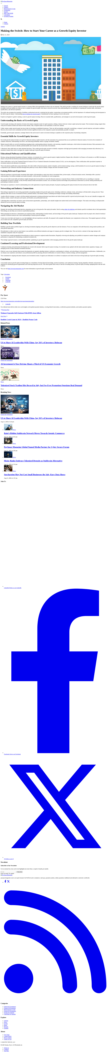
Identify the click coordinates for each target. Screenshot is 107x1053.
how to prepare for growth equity (31, 114)
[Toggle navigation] (1, 3)
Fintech (6, 5)
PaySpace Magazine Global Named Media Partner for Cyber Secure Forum (36, 447)
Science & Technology (7, 339)
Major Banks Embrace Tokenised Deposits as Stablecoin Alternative (33, 461)
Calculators (7, 15)
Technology (7, 10)
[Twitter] (8, 882)
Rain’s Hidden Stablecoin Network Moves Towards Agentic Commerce (34, 433)
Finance (6, 7)
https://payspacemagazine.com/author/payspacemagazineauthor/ (17, 301)
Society (6, 12)
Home (5, 22)
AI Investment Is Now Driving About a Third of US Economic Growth (30, 364)
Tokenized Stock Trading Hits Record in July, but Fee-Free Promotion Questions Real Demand (41, 385)
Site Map (6, 1051)
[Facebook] (5, 882)
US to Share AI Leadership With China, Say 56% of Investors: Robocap (31, 342)
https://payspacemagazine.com (16, 268)
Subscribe (19, 872)
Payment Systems (8, 16)
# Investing (7, 274)
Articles (6, 23)
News (2, 382)
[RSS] (55, 1000)
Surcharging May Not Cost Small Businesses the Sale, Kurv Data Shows (34, 474)
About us (6, 1048)
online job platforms (69, 209)
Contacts (6, 1049)
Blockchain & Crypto (9, 8)
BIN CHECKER (8, 13)
